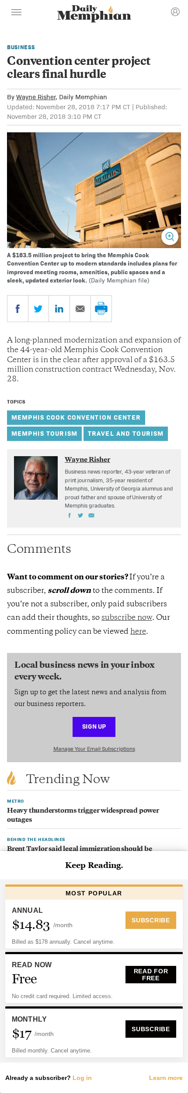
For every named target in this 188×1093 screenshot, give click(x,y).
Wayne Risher (36, 97)
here (138, 632)
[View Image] (169, 236)
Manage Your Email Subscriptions (94, 749)
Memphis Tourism (44, 433)
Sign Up (94, 726)
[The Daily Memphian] (94, 14)
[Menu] (16, 13)
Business (21, 47)
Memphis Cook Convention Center (76, 417)
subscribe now (126, 618)
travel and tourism (126, 433)
